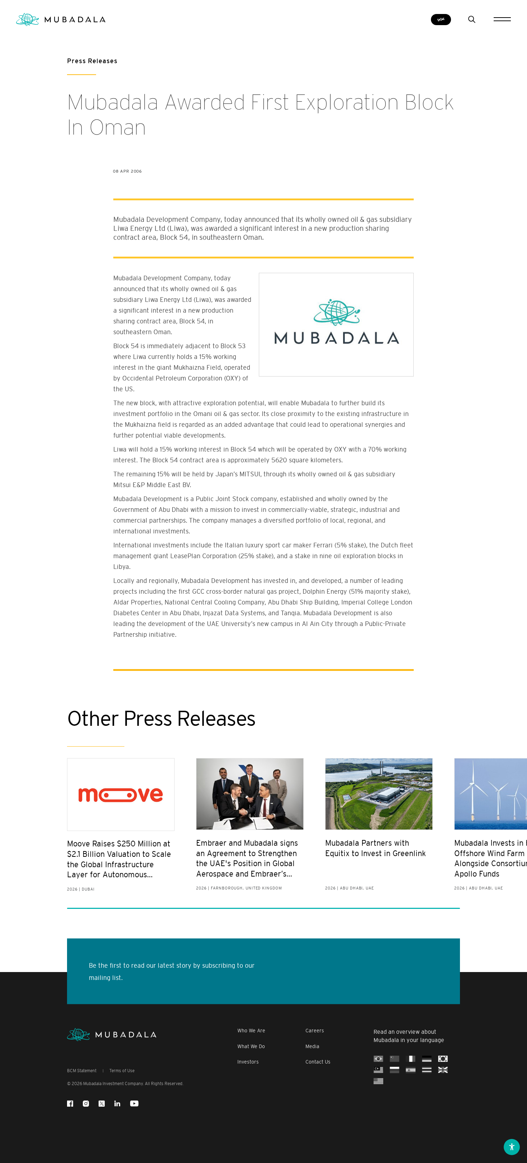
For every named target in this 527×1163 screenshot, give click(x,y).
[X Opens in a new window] (102, 1104)
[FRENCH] (411, 1059)
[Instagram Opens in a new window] (86, 1104)
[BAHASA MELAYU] (378, 1070)
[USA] (378, 1081)
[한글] (443, 1059)
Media (312, 1046)
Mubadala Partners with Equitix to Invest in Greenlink (375, 848)
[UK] (443, 1070)
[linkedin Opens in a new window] (117, 1104)
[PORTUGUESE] (378, 1059)
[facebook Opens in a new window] (70, 1104)
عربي (441, 19)
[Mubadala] (60, 19)
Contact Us (318, 1062)
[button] (512, 1147)
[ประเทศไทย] (427, 1070)
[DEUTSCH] (427, 1059)
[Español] (411, 1070)
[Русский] (394, 1070)
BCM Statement (81, 1070)
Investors (248, 1062)
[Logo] (111, 1034)
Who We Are (251, 1030)
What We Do (251, 1046)
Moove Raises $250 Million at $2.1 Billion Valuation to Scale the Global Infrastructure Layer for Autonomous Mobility (119, 859)
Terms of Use (121, 1070)
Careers (314, 1030)
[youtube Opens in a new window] (134, 1104)
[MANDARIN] (394, 1059)
